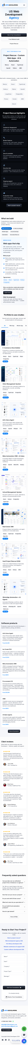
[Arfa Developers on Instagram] (8, 1040)
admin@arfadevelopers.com (9, 1024)
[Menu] (24, 5)
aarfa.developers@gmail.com (9, 1026)
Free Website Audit (14, 39)
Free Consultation (6, 1030)
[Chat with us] (24, 1035)
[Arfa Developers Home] (10, 5)
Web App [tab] (11, 325)
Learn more (8, 292)
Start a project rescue (14, 205)
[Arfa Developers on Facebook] (2, 1040)
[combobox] (14, 971)
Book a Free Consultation (15, 997)
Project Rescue (14, 43)
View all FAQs (14, 916)
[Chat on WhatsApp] (13, 1021)
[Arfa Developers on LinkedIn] (5, 1040)
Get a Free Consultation (14, 35)
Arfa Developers (12, 1036)
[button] (6, 228)
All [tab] (4, 325)
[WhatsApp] (24, 1028)
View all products (14, 731)
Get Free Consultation (13, 987)
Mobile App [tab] (20, 325)
